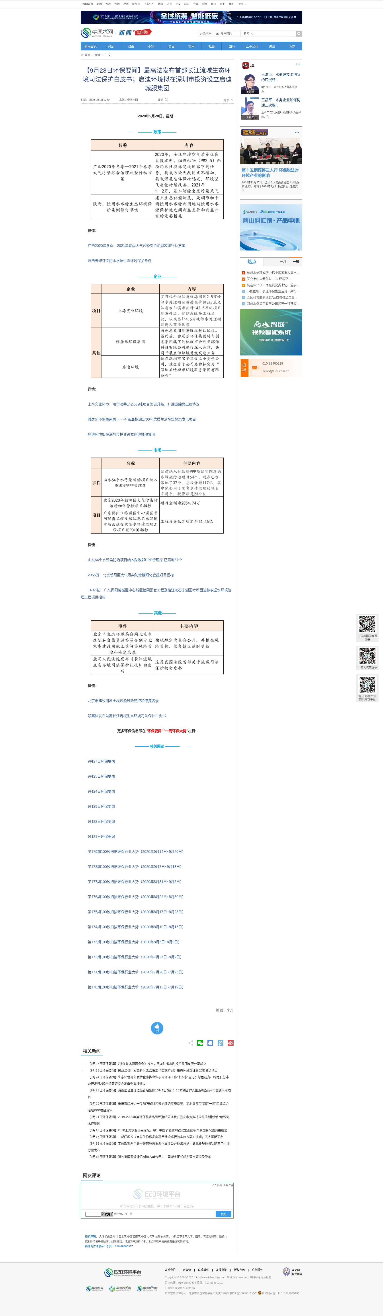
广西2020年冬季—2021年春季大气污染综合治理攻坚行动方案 (136, 246)
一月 (283, 261)
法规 (169, 4)
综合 (111, 46)
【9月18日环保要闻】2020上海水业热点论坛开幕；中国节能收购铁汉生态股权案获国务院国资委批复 (157, 1130)
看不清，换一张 (123, 1214)
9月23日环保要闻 (101, 806)
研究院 (136, 4)
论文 (178, 4)
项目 (171, 46)
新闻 (99, 4)
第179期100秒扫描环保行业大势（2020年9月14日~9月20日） (137, 852)
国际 (232, 46)
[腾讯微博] (221, 1041)
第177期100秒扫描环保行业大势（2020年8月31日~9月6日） (136, 882)
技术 (191, 46)
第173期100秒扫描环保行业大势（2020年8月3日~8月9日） (135, 942)
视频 (126, 4)
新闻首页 (90, 46)
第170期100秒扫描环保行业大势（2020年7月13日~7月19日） (137, 987)
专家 (196, 4)
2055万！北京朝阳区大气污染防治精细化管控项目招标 (131, 575)
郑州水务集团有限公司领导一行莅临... (273, 303)
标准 (187, 4)
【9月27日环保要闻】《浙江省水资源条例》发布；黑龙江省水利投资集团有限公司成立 (147, 1064)
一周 (296, 261)
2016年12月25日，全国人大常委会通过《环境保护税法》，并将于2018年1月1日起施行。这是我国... (270, 186)
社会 (212, 46)
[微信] (200, 1041)
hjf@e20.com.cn (185, 1288)
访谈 (272, 46)
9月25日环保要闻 (101, 776)
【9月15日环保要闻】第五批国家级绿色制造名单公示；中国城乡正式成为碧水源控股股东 (149, 1157)
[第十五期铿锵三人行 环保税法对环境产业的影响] (271, 139)
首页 (87, 55)
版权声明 (239, 1269)
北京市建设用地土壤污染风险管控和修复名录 (123, 701)
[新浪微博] (231, 1041)
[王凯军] (250, 99)
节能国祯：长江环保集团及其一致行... (273, 291)
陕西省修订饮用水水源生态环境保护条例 (120, 261)
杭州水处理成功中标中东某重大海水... (273, 272)
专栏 (108, 4)
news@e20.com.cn (275, 371)
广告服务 (257, 1269)
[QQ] (210, 1041)
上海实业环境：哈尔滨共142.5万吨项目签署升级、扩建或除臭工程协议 (143, 404)
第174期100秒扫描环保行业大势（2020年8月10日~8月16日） (137, 927)
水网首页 (87, 4)
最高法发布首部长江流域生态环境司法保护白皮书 (127, 716)
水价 (213, 4)
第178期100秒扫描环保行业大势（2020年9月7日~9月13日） (136, 867)
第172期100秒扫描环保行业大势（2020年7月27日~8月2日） (136, 957)
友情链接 (221, 1269)
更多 (298, 64)
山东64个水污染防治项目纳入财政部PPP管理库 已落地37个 (135, 560)
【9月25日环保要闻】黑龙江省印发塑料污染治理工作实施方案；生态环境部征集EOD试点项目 (153, 1070)
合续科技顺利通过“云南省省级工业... (272, 297)
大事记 (187, 1269)
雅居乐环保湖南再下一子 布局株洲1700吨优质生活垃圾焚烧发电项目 (142, 419)
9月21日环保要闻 (101, 837)
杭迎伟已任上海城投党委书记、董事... (273, 285)
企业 (222, 4)
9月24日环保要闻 (101, 791)
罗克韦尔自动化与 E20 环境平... (269, 279)
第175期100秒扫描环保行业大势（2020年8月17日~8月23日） (137, 912)
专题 (117, 4)
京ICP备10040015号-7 (243, 1293)
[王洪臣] (250, 73)
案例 (231, 4)
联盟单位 (203, 1269)
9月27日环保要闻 (101, 761)
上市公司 (149, 4)
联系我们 (170, 1269)
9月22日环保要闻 (101, 821)
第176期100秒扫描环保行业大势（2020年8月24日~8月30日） (137, 897)
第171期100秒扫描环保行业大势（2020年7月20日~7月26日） (137, 972)
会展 (204, 4)
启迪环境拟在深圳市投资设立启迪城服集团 (121, 434)
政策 (160, 4)
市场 (151, 46)
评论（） (164, 99)
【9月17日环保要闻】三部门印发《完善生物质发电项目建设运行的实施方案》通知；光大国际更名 (155, 1137)
